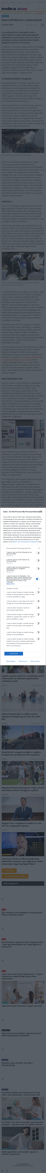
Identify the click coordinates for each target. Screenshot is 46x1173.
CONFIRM (14, 653)
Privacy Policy (35, 661)
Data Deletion (11, 661)
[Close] (42, 512)
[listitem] (23, 548)
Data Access (23, 661)
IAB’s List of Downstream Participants (25, 542)
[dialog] (23, 586)
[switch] (37, 553)
